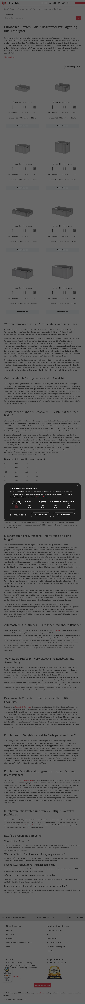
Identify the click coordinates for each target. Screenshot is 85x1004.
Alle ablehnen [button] (41, 515)
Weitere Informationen (44, 497)
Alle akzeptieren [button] (64, 515)
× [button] (77, 485)
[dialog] (42, 502)
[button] (18, 515)
